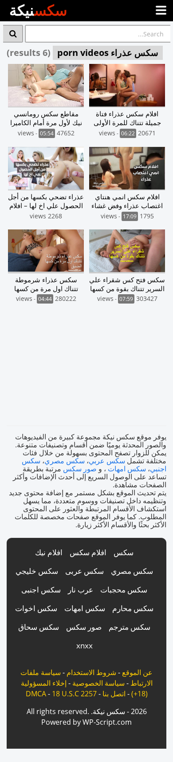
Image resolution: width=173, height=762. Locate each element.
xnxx (84, 645)
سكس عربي (107, 461)
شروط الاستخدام (91, 672)
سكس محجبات (123, 589)
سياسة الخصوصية (98, 683)
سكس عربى (84, 571)
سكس (124, 552)
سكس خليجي (37, 571)
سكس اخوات (36, 608)
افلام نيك (49, 552)
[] (13, 34)
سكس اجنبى (41, 589)
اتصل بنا (114, 694)
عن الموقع (137, 672)
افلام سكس (88, 552)
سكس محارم (132, 608)
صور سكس (80, 469)
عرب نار (80, 589)
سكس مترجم (129, 627)
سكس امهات (127, 469)
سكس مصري (64, 461)
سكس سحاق (38, 627)
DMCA (36, 694)
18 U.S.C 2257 (74, 694)
